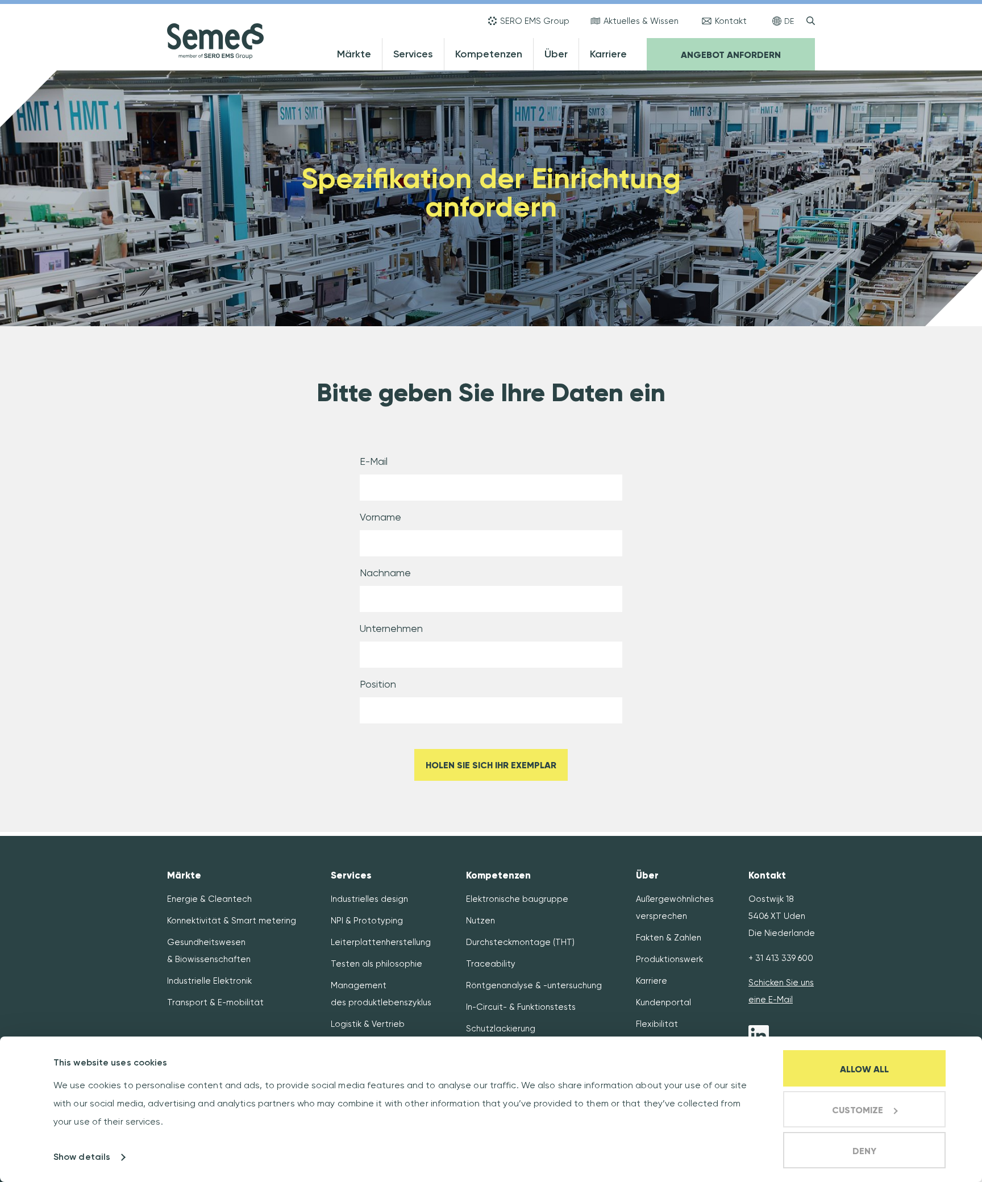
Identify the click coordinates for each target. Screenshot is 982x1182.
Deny (864, 1151)
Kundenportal (663, 1002)
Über (556, 54)
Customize (857, 1110)
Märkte (354, 54)
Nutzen (480, 920)
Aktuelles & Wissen (641, 21)
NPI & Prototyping (367, 920)
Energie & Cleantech (209, 899)
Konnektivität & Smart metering (231, 920)
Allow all (864, 1069)
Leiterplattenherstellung (381, 942)
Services (413, 54)
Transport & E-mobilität (215, 1002)
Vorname (380, 517)
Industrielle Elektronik (209, 981)
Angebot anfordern (731, 54)
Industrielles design (369, 899)
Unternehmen (391, 628)
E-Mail (374, 461)
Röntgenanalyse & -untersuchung (534, 985)
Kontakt (731, 21)
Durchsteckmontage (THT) (520, 942)
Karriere (608, 54)
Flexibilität (657, 1024)
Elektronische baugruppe (517, 899)
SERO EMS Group (534, 21)
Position (378, 684)
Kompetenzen (488, 54)
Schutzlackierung (500, 1028)
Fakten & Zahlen (668, 938)
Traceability (490, 964)
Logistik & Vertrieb (368, 1024)
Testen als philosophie (376, 964)
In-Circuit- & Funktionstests (521, 1007)
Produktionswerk (669, 959)
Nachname (385, 572)
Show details (81, 1156)
